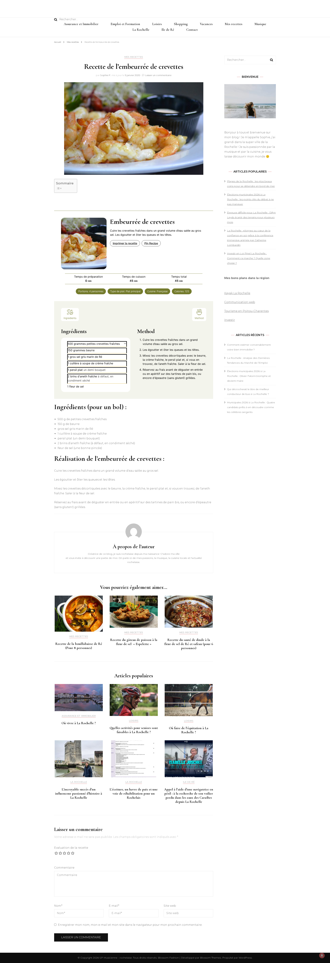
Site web (170, 905)
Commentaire (64, 867)
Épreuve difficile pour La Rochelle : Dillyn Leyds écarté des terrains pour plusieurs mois (251, 217)
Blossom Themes (210, 957)
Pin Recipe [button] (151, 243)
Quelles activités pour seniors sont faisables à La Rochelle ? (134, 730)
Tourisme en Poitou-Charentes (246, 311)
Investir (229, 320)
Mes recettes (233, 24)
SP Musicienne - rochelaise (116, 957)
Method (199, 318)
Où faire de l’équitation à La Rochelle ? (188, 730)
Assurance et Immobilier (81, 24)
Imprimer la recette (125, 243)
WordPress (245, 957)
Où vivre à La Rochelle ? (79, 723)
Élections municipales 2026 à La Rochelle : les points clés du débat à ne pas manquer (250, 199)
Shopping (181, 24)
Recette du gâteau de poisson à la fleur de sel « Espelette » (133, 642)
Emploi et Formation (125, 24)
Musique (260, 24)
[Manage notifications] (322, 955)
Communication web (239, 302)
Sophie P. (105, 75)
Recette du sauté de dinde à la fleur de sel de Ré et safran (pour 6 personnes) (188, 644)
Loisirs (157, 24)
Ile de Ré (168, 30)
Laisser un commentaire (158, 75)
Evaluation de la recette (71, 847)
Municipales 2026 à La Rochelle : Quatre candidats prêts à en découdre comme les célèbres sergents (251, 407)
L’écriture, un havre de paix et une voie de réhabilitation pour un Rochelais (134, 793)
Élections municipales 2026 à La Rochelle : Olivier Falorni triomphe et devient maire (249, 376)
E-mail (114, 905)
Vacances (206, 24)
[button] (125, 343)
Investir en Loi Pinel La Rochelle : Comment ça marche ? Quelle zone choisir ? (248, 258)
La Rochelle (141, 30)
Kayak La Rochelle (237, 293)
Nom (58, 905)
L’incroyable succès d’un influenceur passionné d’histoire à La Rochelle (78, 793)
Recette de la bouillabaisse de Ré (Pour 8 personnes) (78, 646)
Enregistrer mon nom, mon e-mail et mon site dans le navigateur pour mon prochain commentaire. (130, 924)
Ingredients (70, 318)
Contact (192, 30)
